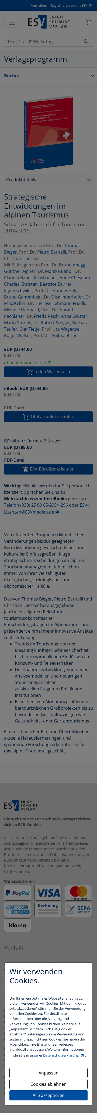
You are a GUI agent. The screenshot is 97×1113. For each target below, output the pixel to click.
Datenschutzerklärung (61, 1055)
